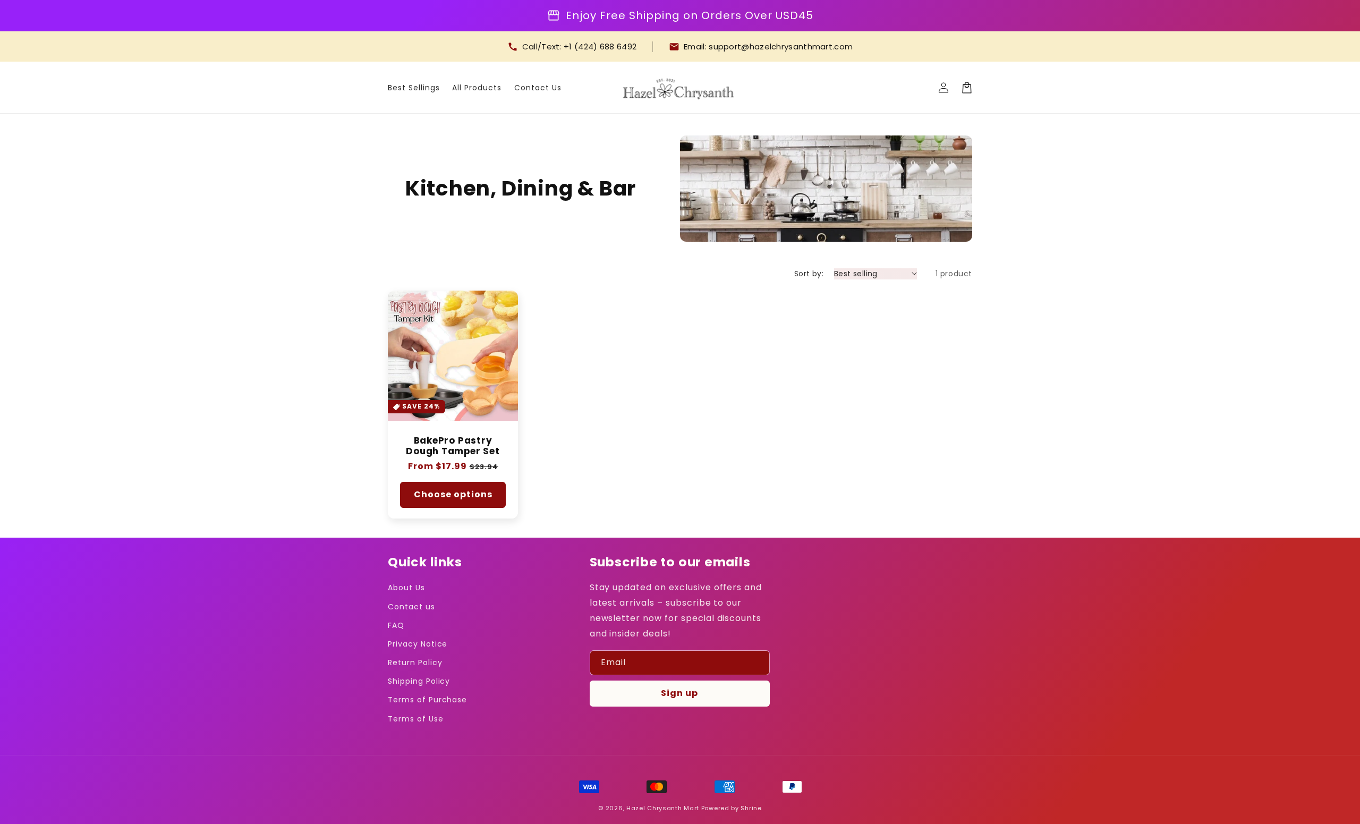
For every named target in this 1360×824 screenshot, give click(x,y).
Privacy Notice (417, 644)
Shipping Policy (419, 681)
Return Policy (415, 662)
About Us (406, 587)
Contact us (411, 606)
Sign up (679, 693)
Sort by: (808, 273)
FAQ (396, 625)
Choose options (453, 494)
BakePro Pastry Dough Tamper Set (452, 446)
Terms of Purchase (427, 699)
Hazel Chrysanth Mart (662, 808)
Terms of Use (416, 718)
